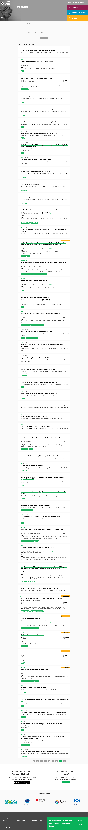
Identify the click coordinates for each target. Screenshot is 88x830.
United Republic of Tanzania (27, 509)
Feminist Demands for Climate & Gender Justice (32, 653)
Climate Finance (34, 222)
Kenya (22, 115)
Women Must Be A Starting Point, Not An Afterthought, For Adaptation (38, 50)
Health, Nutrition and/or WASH (37, 324)
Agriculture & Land (25, 222)
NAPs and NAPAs (24, 89)
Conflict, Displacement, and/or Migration (29, 627)
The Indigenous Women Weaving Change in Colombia (34, 687)
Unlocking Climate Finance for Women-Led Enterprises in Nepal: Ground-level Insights (42, 210)
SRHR (28, 255)
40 (41, 761)
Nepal (22, 126)
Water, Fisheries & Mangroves (41, 273)
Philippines (23, 203)
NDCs (22, 71)
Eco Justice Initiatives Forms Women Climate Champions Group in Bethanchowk (40, 122)
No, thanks (80, 824)
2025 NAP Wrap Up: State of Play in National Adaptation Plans (36, 78)
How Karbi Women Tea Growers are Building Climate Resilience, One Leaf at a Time (41, 724)
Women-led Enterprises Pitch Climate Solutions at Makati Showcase (37, 197)
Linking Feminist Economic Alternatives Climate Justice (34, 669)
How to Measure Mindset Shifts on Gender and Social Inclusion (36, 331)
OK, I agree (80, 820)
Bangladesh (51, 300)
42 (49, 761)
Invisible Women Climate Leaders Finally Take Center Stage (35, 505)
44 (56, 761)
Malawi (22, 398)
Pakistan (23, 177)
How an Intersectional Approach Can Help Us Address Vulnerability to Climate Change (42, 529)
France (28, 744)
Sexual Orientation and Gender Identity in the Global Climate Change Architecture (41, 438)
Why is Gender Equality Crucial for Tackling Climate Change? (36, 426)
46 (64, 761)
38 (34, 761)
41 (45, 761)
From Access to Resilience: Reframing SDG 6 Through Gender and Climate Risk (40, 456)
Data (32, 273)
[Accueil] (5, 3)
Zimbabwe (23, 717)
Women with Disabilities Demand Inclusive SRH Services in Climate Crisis (39, 393)
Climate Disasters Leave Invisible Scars (30, 184)
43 (53, 761)
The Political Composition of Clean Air (30, 96)
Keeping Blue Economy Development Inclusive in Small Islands (36, 358)
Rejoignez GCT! (66, 782)
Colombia (23, 692)
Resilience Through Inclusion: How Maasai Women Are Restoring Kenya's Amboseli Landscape (44, 109)
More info (51, 826)
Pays (30, 28)
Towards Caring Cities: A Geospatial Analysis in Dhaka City (35, 297)
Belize (22, 522)
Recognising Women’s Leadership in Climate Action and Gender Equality (38, 369)
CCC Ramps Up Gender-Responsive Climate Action (33, 466)
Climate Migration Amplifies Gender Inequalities (33, 618)
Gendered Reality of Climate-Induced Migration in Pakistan (35, 171)
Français (82, 2)
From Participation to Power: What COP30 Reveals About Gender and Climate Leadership (43, 405)
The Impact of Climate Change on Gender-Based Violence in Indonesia (38, 547)
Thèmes (29, 32)
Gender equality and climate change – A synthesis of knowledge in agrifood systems (42, 313)
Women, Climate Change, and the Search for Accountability (35, 416)
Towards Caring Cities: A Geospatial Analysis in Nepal (34, 281)
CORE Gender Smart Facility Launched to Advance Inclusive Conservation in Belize (41, 516)
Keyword (29, 23)
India (22, 102)
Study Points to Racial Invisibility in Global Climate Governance (36, 159)
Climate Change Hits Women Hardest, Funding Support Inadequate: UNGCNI (39, 382)
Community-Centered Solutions (27, 540)
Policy (22, 646)
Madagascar (23, 375)
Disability (23, 255)
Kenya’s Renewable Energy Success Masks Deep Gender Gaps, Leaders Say (39, 133)
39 (37, 761)
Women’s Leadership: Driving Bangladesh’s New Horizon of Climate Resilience (40, 751)
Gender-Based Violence (25, 581)
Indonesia (51, 551)
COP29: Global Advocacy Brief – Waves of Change (33, 635)
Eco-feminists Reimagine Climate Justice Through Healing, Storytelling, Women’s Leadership (43, 712)
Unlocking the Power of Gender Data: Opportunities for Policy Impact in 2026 (40, 588)
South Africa (24, 190)
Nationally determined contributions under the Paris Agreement (37, 61)
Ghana (22, 498)
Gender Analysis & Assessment (37, 611)
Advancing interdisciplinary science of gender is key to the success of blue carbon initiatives (43, 263)
